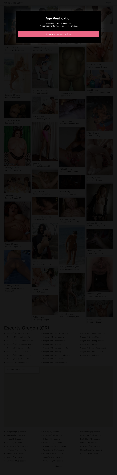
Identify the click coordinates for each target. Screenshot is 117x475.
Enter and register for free (58, 34)
